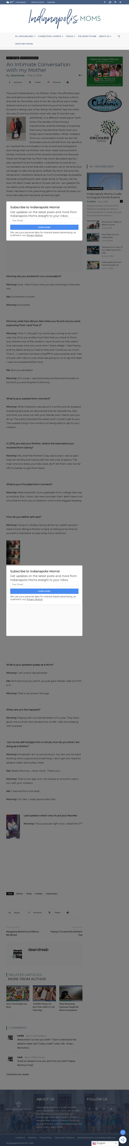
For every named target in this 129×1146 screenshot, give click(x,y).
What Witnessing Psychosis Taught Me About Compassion (69, 1007)
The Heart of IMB (87, 36)
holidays (38, 893)
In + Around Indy (24, 36)
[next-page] (13, 1016)
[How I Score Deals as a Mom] (17, 993)
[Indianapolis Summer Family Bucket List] (93, 265)
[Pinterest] (115, 2)
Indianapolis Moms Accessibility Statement (96, 1137)
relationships (51, 893)
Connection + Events (49, 36)
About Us (104, 36)
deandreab (18, 75)
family (29, 893)
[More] (67, 82)
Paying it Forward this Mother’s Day (66, 933)
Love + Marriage (12, 58)
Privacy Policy (46, 1137)
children (19, 893)
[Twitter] (120, 2)
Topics (69, 36)
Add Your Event (37, 2)
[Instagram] (110, 2)
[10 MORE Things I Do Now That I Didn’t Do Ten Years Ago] (44, 993)
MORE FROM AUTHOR (27, 979)
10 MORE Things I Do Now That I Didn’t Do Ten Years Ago (44, 1007)
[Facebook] (104, 2)
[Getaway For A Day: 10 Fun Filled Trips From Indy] (93, 250)
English (100, 1143)
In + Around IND (95, 188)
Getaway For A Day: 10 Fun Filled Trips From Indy (112, 250)
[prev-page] (8, 1016)
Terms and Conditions (64, 1137)
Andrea (91, 201)
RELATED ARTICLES (25, 975)
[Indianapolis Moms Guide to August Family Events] (105, 181)
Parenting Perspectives (29, 58)
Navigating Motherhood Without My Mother (22, 933)
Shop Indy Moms (24, 44)
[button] (119, 36)
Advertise (51, 2)
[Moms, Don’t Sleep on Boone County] (93, 224)
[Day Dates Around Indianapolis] (93, 237)
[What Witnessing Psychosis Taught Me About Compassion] (70, 993)
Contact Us (20, 1137)
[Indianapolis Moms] (64, 18)
